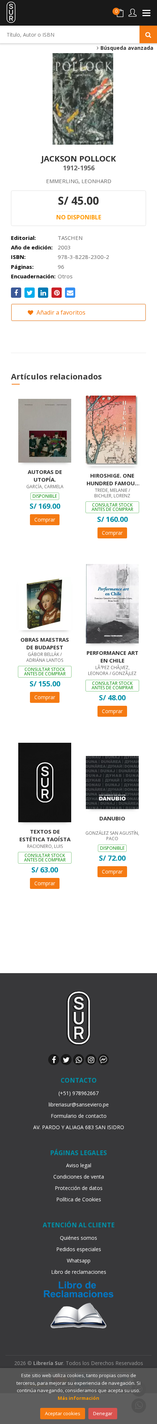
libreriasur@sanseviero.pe (79, 1104)
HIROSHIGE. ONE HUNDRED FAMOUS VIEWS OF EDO (112, 479)
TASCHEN (70, 237)
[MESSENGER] (103, 1059)
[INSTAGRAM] (90, 1059)
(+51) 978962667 (78, 1093)
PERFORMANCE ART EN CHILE (112, 656)
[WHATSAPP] (78, 1059)
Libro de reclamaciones (78, 1271)
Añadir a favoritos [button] (60, 312)
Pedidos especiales (78, 1249)
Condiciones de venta (78, 1176)
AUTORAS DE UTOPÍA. (45, 475)
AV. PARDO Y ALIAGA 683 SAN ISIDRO (78, 1127)
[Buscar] (148, 34)
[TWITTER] (66, 1059)
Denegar (102, 1413)
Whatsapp (79, 1260)
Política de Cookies (78, 1199)
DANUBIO (112, 818)
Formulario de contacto (79, 1115)
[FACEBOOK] (53, 1059)
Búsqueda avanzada (126, 48)
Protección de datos (79, 1187)
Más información (78, 1398)
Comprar (44, 519)
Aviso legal (78, 1165)
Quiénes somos (78, 1237)
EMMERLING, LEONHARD (78, 181)
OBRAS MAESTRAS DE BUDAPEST (44, 643)
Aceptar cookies (62, 1413)
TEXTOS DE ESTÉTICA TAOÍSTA (44, 835)
